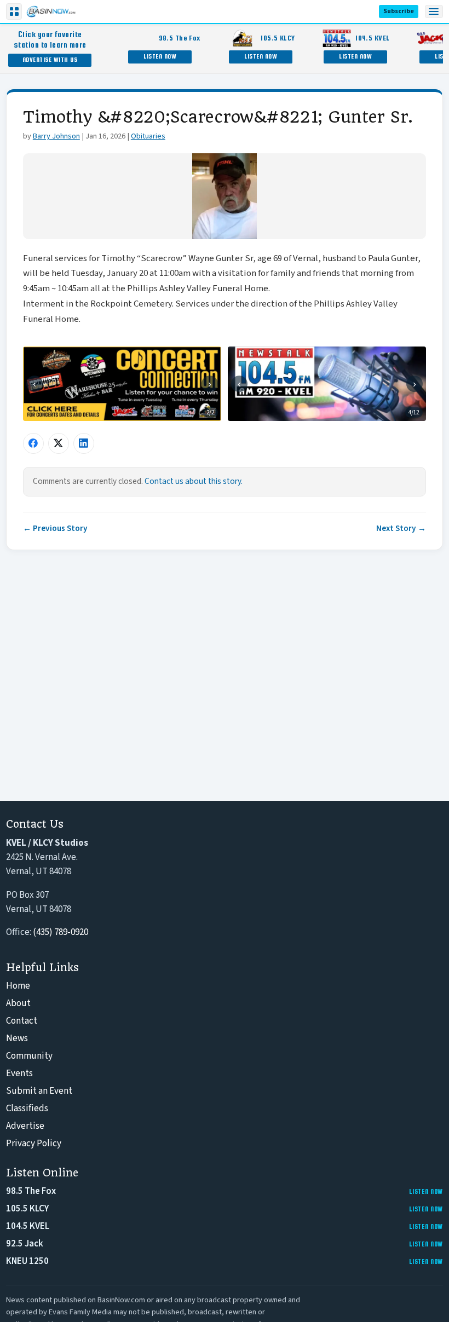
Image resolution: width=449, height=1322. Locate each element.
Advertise (25, 1126)
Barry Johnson (56, 136)
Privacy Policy (33, 1143)
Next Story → (401, 528)
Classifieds (27, 1108)
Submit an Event (39, 1091)
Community (29, 1056)
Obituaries (148, 136)
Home (18, 985)
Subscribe (398, 11)
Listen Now (159, 56)
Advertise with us (50, 59)
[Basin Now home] (51, 11)
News (17, 1038)
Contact (21, 1020)
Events (19, 1073)
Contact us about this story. (194, 481)
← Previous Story (55, 528)
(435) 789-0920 (60, 932)
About (18, 1003)
